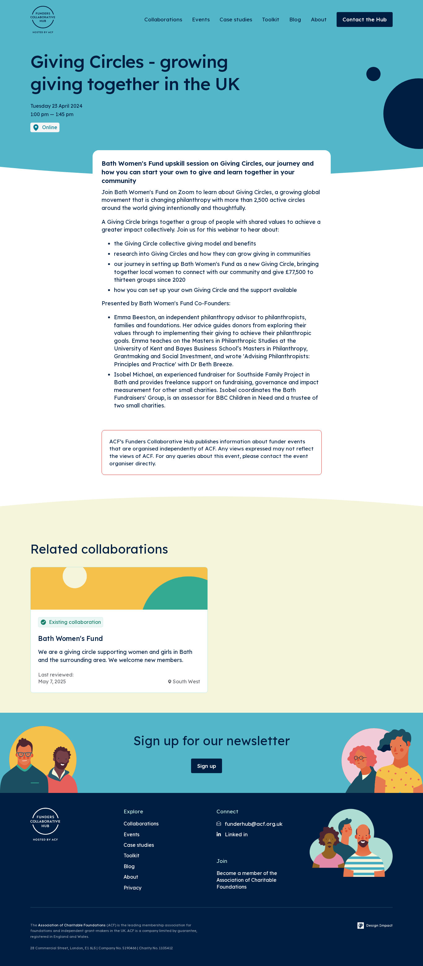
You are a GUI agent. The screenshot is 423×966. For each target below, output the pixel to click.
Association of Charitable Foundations (72, 925)
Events (201, 19)
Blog (295, 19)
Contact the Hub (364, 19)
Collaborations (163, 19)
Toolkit (270, 19)
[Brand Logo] (42, 19)
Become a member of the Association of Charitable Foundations (246, 880)
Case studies (236, 19)
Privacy (133, 888)
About (319, 19)
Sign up (206, 766)
